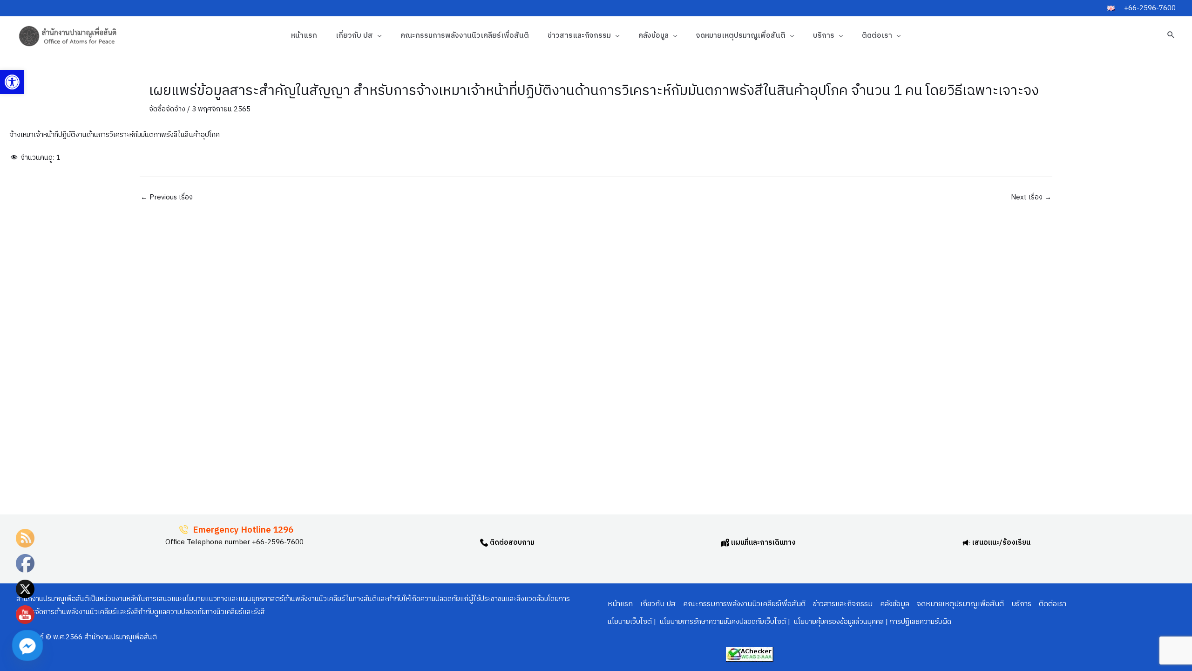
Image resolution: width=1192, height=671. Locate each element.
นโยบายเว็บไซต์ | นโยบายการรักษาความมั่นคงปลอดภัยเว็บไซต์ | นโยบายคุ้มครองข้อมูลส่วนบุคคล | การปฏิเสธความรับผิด (779, 622)
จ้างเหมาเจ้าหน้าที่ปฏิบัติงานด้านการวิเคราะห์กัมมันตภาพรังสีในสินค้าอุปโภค (114, 135)
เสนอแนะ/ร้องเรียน (1000, 542)
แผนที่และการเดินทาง (762, 542)
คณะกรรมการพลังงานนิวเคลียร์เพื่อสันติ (464, 35)
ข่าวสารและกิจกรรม (579, 35)
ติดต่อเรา (877, 35)
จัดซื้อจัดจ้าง (167, 109)
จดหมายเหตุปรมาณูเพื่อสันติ (741, 35)
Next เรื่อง (1031, 197)
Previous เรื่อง (167, 197)
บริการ (823, 35)
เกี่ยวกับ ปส (354, 35)
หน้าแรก (304, 35)
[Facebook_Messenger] (27, 645)
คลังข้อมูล (653, 35)
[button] (12, 82)
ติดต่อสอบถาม (511, 542)
